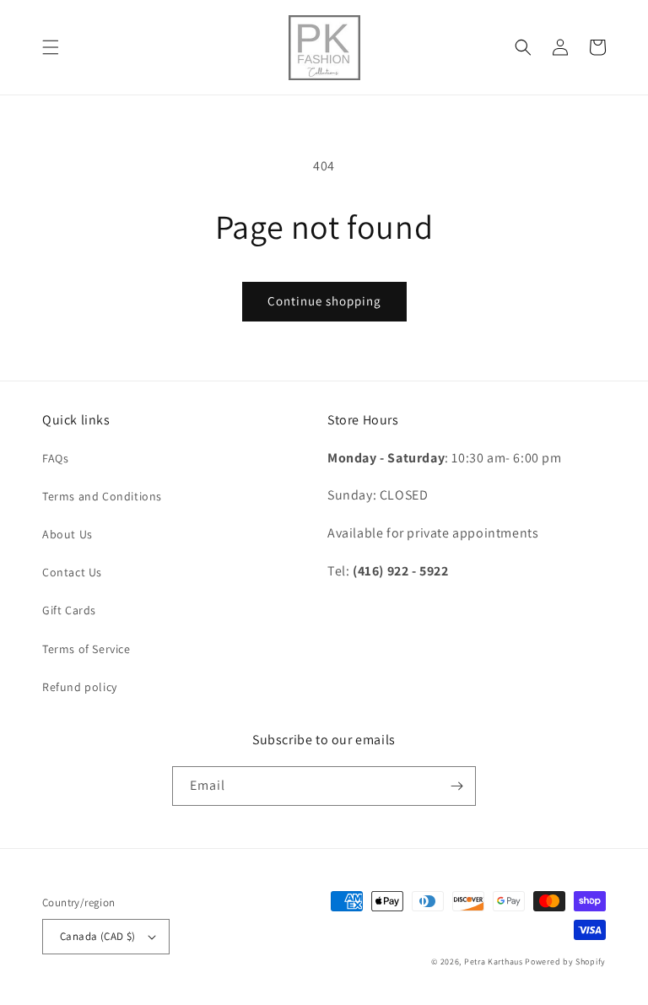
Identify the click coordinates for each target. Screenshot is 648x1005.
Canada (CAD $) (98, 936)
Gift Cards (69, 610)
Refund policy (79, 686)
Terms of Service (86, 648)
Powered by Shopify (565, 961)
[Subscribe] (456, 786)
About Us (67, 534)
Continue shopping (324, 301)
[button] (50, 47)
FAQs (55, 458)
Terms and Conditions (102, 496)
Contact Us (72, 572)
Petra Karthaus (493, 961)
